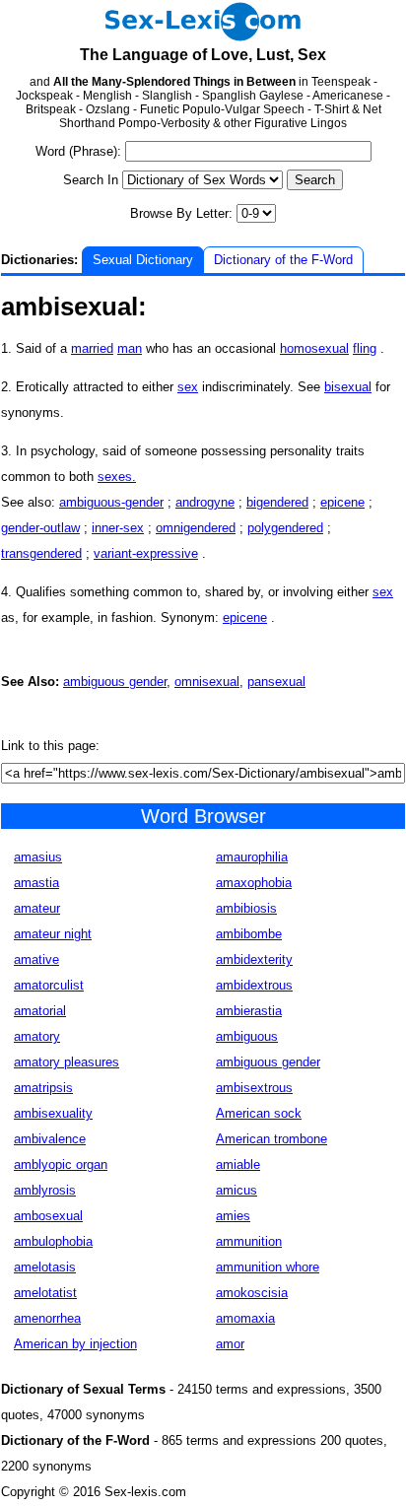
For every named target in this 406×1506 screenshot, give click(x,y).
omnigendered (196, 527)
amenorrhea (47, 1318)
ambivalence (50, 1138)
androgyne (205, 502)
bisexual (348, 386)
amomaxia (245, 1318)
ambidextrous (254, 985)
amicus (236, 1190)
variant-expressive (146, 553)
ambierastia (249, 1010)
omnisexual (206, 681)
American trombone (271, 1138)
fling (364, 348)
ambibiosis (246, 908)
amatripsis (43, 1087)
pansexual (276, 681)
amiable (238, 1164)
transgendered (41, 553)
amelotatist (45, 1292)
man (129, 348)
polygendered (285, 527)
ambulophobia (53, 1241)
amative (36, 959)
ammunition (249, 1241)
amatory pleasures (66, 1062)
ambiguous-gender (111, 502)
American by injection (75, 1343)
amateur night (53, 933)
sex (187, 386)
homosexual (314, 348)
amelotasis (45, 1267)
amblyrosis (45, 1190)
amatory (37, 1036)
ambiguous (247, 1036)
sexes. (117, 476)
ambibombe (249, 933)
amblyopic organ (60, 1164)
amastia (36, 882)
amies (233, 1215)
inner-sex (118, 527)
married (92, 348)
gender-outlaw (40, 527)
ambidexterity (254, 959)
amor (230, 1343)
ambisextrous (254, 1087)
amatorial (40, 1010)
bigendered (277, 502)
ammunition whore (267, 1267)
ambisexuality (53, 1113)
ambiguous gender (115, 681)
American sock (259, 1113)
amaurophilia (252, 857)
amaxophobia (254, 882)
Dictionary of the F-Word (283, 259)
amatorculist (49, 985)
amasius (38, 857)
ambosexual (48, 1215)
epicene (342, 502)
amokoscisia (252, 1292)
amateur (37, 908)
